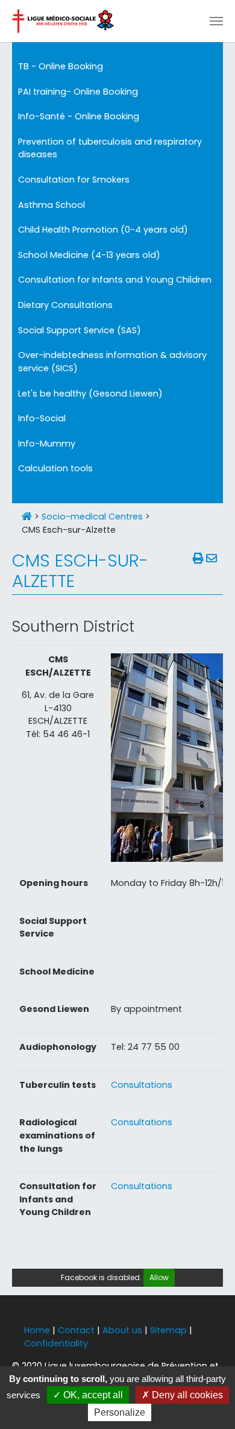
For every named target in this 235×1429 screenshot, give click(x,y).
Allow (159, 1277)
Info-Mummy (46, 444)
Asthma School (51, 205)
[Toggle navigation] (216, 21)
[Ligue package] (63, 21)
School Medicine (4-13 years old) (89, 255)
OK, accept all (92, 1395)
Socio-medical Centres (92, 516)
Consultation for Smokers (74, 180)
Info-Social (42, 418)
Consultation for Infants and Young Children (115, 280)
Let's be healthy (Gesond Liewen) (90, 394)
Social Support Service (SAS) (79, 330)
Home (37, 1330)
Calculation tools (55, 468)
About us (122, 1330)
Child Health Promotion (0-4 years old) (103, 230)
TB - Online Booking (60, 66)
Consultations (141, 1085)
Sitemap (168, 1330)
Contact (76, 1330)
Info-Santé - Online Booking (78, 116)
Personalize (119, 1412)
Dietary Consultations (65, 305)
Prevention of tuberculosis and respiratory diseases (110, 148)
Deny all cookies (186, 1395)
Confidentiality (56, 1343)
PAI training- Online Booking (78, 92)
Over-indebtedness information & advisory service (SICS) (112, 361)
